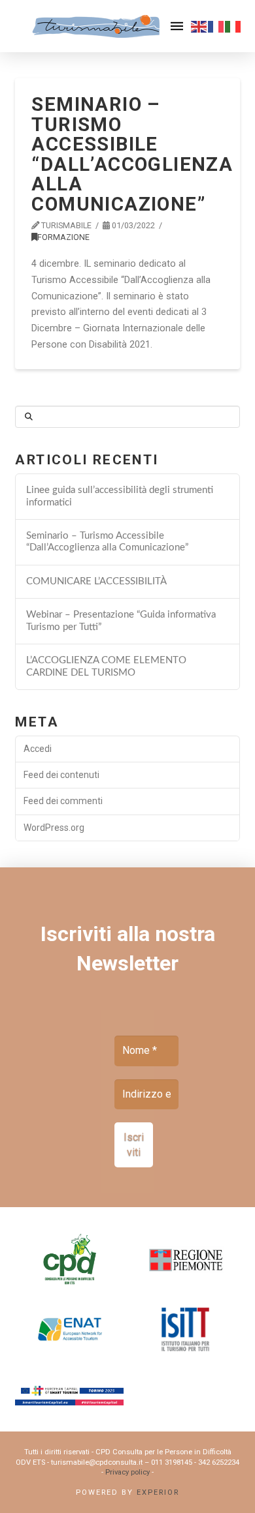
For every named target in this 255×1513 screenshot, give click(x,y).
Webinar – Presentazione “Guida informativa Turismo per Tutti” (121, 621)
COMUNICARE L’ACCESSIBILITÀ (96, 581)
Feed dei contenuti (61, 775)
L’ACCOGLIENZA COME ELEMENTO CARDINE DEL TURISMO (106, 666)
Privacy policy (127, 1472)
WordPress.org (54, 827)
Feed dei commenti (63, 801)
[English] (199, 26)
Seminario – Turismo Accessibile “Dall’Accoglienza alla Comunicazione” (107, 542)
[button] (176, 26)
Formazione (63, 237)
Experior (158, 1492)
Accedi (38, 748)
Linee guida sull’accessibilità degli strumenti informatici (119, 496)
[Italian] (233, 26)
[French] (216, 26)
